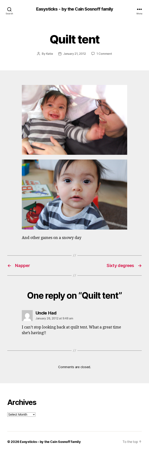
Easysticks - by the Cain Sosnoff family (74, 9)
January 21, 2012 (74, 53)
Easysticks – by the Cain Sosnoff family (50, 442)
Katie (49, 53)
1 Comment (104, 53)
